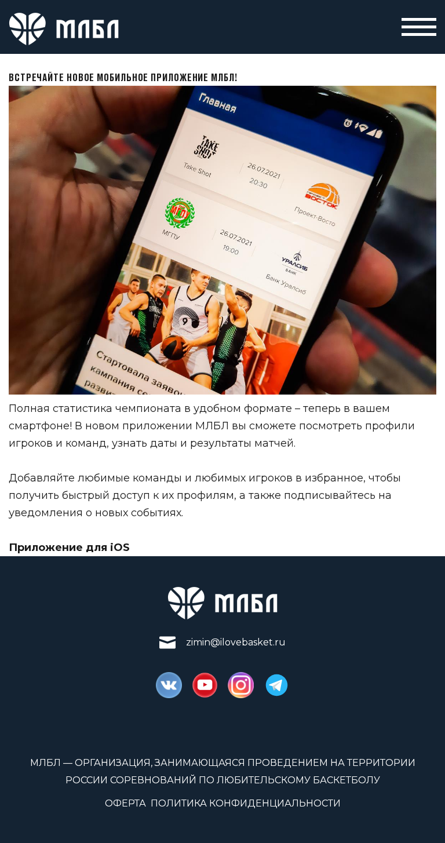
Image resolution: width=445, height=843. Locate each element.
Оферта (125, 803)
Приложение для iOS (69, 547)
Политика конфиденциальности (246, 803)
